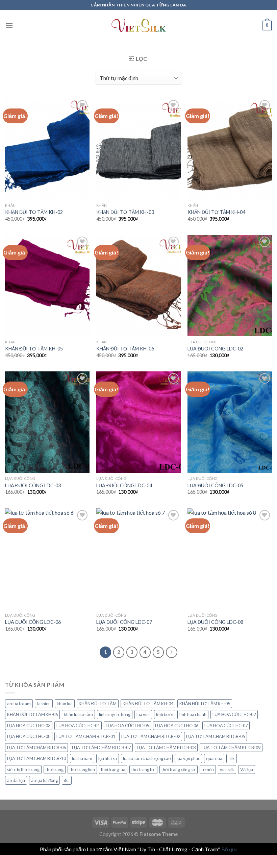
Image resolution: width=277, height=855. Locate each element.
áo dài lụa (16, 780)
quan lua (214, 758)
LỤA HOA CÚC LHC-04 (78, 725)
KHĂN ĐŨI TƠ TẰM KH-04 (216, 212)
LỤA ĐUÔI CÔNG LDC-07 (124, 622)
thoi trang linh (82, 769)
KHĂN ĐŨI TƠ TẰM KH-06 (125, 348)
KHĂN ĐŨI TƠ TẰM (98, 703)
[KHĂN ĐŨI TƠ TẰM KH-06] (138, 285)
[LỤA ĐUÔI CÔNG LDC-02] (229, 285)
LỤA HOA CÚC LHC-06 (176, 725)
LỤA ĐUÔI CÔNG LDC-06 (33, 622)
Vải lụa (246, 769)
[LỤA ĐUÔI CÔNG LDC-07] (138, 559)
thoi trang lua (113, 769)
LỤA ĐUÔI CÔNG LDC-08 (215, 622)
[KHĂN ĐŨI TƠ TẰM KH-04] (229, 149)
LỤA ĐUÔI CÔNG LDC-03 (33, 485)
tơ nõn (208, 769)
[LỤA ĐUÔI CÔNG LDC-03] (47, 422)
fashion (44, 703)
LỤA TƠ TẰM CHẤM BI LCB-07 (101, 747)
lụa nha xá (107, 758)
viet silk (227, 769)
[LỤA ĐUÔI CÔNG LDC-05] (229, 422)
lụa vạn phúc (188, 758)
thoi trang (55, 769)
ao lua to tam (19, 703)
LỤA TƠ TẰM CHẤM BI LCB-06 (36, 747)
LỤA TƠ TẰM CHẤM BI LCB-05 (215, 736)
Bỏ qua (229, 849)
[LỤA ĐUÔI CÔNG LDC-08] (229, 559)
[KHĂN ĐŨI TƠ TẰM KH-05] (47, 285)
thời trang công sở (178, 769)
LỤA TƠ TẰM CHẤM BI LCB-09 (231, 747)
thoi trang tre (143, 769)
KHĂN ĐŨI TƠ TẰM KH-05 (34, 348)
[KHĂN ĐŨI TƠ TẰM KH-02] (47, 149)
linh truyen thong (114, 714)
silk (231, 758)
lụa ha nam (82, 758)
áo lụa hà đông (44, 780)
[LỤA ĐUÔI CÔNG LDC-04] (138, 422)
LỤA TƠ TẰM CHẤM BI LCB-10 (36, 758)
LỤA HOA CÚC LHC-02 (234, 714)
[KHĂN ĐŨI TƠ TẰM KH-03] (138, 149)
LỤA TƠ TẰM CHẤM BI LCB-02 (150, 736)
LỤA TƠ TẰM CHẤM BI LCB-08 (166, 747)
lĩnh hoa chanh (192, 714)
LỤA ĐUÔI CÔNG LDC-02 (215, 348)
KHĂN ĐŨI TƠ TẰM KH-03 (125, 212)
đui (67, 780)
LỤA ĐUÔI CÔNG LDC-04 (124, 485)
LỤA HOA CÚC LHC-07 (226, 725)
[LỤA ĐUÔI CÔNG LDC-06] (47, 559)
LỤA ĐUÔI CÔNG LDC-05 (215, 485)
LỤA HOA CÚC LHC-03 (28, 725)
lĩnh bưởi (164, 714)
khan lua (65, 703)
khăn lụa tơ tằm (78, 714)
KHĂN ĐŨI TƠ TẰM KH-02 (34, 212)
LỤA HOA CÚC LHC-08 (28, 736)
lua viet (143, 714)
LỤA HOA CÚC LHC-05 (127, 725)
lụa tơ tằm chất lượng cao (147, 758)
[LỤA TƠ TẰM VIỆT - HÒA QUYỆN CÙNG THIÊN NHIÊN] (138, 26)
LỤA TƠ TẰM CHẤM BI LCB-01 (85, 736)
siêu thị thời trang (23, 769)
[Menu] (9, 25)
